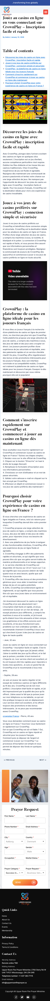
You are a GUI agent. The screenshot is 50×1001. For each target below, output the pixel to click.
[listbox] (36, 851)
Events (5, 927)
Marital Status (32, 858)
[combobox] (14, 841)
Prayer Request (33, 869)
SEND (18, 882)
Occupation (10, 858)
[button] (45, 12)
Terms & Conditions (10, 947)
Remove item (19, 873)
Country (30, 837)
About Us (6, 919)
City (6, 837)
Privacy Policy (8, 943)
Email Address (32, 827)
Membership (7, 930)
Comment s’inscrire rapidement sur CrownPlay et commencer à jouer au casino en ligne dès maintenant (25, 77)
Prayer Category (12, 869)
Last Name (31, 816)
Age (6, 847)
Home (4, 916)
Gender (29, 847)
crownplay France (11, 716)
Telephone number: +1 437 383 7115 (17, 976)
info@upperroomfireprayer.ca (14, 983)
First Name (9, 816)
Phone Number (11, 827)
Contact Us (6, 923)
